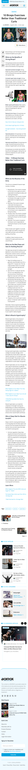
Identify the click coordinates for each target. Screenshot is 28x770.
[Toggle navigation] (4, 6)
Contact (3, 732)
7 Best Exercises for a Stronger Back (14, 499)
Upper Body (14, 11)
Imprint (4, 765)
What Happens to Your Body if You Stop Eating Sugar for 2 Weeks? (15, 389)
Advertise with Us (6, 727)
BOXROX (7, 25)
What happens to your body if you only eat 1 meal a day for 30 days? (15, 394)
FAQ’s (3, 734)
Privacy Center (16, 765)
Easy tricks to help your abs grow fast (14, 122)
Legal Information (6, 737)
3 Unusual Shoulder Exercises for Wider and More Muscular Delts (19, 547)
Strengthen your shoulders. (11, 651)
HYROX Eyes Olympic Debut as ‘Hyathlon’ (18, 1)
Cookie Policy (22, 765)
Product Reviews (6, 729)
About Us (4, 724)
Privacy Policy (9, 765)
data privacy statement (15, 751)
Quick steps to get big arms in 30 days (14, 125)
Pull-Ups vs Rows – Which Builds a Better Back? (18, 575)
